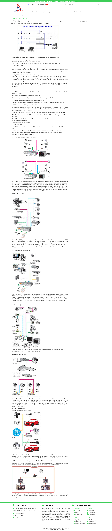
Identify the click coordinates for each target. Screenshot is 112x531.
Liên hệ (81, 12)
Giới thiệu (37, 12)
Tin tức (62, 12)
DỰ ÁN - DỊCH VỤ (46, 12)
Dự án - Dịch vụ (19, 15)
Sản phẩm (54, 12)
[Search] (98, 5)
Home (14, 15)
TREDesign (62, 529)
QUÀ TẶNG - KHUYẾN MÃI (71, 12)
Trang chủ (30, 12)
